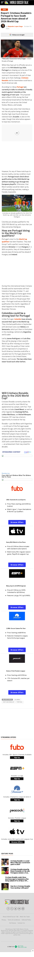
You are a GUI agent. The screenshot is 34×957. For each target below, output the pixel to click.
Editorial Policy (26, 920)
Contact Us (21, 923)
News (4, 9)
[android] (19, 908)
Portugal (20, 87)
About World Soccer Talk (10, 916)
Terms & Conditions (14, 920)
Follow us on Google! (18, 35)
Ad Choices (12, 923)
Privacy (4, 920)
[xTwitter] (12, 908)
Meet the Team (25, 916)
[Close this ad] (32, 950)
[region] (17, 155)
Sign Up (17, 757)
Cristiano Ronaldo (8, 702)
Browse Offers (17, 522)
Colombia (17, 319)
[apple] (15, 908)
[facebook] (8, 908)
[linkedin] (23, 908)
